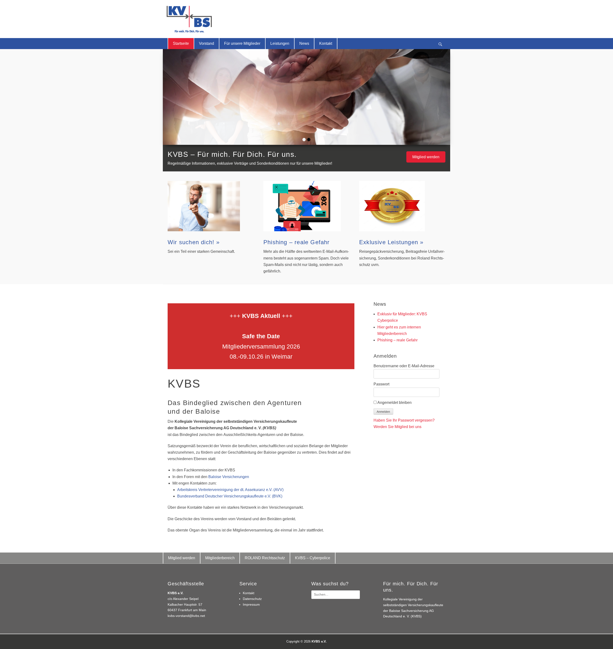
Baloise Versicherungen (228, 477)
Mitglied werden (425, 157)
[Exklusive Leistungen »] (402, 206)
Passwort (381, 384)
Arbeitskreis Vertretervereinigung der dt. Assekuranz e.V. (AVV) (230, 490)
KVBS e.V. (319, 641)
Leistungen (279, 43)
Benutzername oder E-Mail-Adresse (404, 366)
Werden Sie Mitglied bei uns (397, 427)
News (304, 43)
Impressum (251, 604)
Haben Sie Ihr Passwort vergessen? (404, 420)
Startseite (181, 43)
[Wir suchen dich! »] (211, 206)
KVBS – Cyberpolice (312, 558)
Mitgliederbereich (220, 558)
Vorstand (206, 43)
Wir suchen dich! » (194, 242)
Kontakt (325, 43)
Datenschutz (252, 599)
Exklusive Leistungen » (391, 242)
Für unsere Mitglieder (242, 43)
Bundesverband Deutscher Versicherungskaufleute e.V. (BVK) (229, 496)
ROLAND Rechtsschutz (265, 558)
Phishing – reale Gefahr (296, 242)
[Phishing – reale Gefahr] (306, 206)
